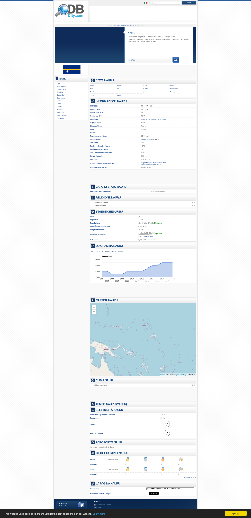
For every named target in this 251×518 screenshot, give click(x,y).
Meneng (150, 37)
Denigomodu (141, 37)
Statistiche (60, 95)
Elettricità (60, 109)
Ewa (118, 92)
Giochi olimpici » (190, 477)
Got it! (235, 513)
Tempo (148, 41)
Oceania (144, 119)
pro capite (149, 236)
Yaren (159, 37)
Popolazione (95, 223)
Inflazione (94, 240)
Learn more (99, 513)
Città (58, 83)
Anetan (145, 85)
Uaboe (119, 95)
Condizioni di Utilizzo (103, 505)
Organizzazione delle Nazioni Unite (153, 163)
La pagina (60, 118)
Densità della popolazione (100, 226)
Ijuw (144, 92)
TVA (91, 143)
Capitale (93, 122)
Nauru (131, 32)
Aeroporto (60, 112)
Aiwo (155, 37)
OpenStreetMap (180, 374)
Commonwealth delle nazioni (151, 164)
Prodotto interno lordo (98, 235)
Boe (118, 88)
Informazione (61, 86)
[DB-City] (69, 17)
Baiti (91, 88)
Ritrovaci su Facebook (62, 504)
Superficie (94, 220)
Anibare (172, 85)
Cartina (142, 41)
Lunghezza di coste (97, 230)
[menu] (146, 2)
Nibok (92, 92)
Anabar (119, 85)
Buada (173, 37)
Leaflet (162, 374)
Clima (154, 41)
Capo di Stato (149, 39)
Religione (158, 39)
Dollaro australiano (147, 139)
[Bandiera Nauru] (72, 73)
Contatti (99, 507)
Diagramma (158, 223)
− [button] (94, 312)
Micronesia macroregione (157, 119)
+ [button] (94, 307)
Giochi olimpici (62, 115)
